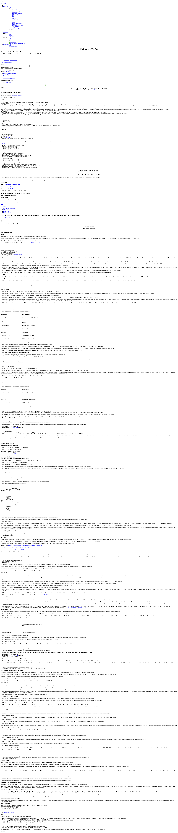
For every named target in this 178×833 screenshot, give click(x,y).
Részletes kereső (4, 2)
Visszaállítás (7, 71)
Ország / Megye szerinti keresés (7, 68)
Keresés (2, 71)
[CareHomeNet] (4, 3)
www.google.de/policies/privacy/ (46, 594)
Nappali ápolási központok (8, 76)
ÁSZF (2, 204)
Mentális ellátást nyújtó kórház (9, 78)
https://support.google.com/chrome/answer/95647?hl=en (15, 549)
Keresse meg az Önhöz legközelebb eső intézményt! (11, 65)
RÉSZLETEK (3, 143)
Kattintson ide (7, 217)
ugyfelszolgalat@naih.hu (9, 812)
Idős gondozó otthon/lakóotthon (9, 73)
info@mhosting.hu (16, 453)
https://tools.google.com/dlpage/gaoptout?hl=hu (77, 607)
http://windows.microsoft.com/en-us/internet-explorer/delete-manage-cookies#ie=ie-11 (25, 545)
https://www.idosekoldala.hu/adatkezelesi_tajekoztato (32, 242)
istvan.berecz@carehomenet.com (95, 89)
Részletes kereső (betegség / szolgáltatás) (8, 69)
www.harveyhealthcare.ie (7, 137)
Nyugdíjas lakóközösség (8, 75)
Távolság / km (3, 67)
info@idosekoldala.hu (17, 254)
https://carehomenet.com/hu (6, 186)
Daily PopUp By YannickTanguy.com (8, 82)
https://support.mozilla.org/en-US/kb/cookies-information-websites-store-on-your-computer (22, 547)
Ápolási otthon (6, 74)
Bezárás (2, 831)
